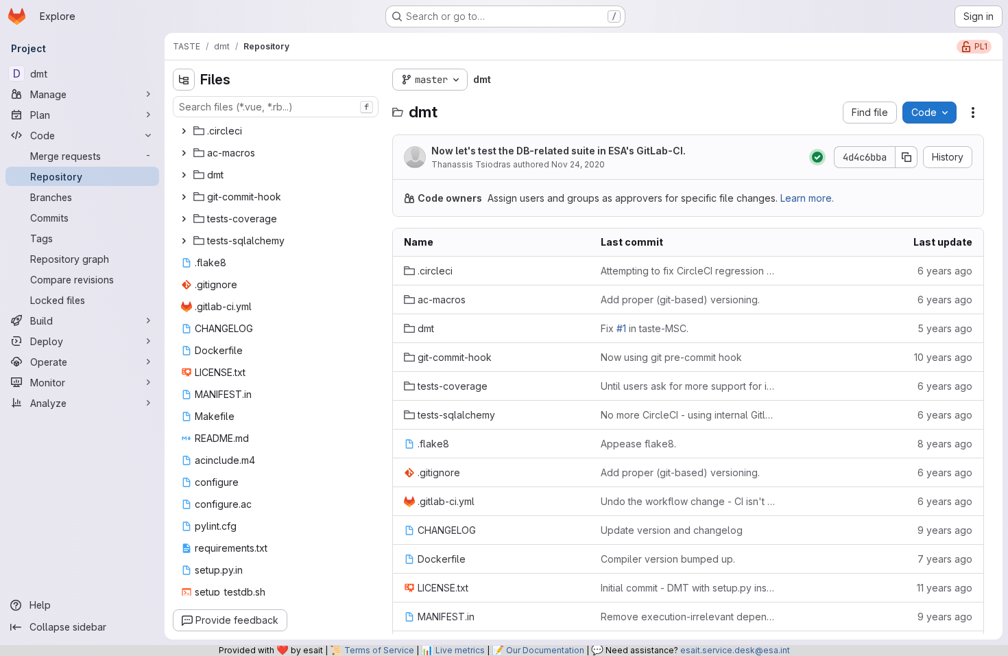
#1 (621, 328)
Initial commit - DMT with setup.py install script (688, 588)
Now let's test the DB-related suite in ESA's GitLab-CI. (558, 150)
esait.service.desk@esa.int (735, 650)
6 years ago (944, 271)
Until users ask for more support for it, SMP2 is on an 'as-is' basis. (688, 386)
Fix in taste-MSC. (644, 328)
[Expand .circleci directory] (184, 131)
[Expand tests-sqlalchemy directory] (184, 241)
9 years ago (944, 530)
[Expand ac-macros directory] (184, 153)
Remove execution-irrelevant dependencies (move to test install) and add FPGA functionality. (688, 616)
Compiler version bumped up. (668, 559)
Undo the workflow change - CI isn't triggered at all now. (688, 501)
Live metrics (460, 650)
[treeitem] (277, 131)
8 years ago (944, 443)
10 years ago (943, 357)
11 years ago (944, 588)
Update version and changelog (672, 530)
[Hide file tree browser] (184, 80)
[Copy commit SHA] (906, 157)
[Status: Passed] (817, 157)
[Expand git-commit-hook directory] (184, 197)
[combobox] (276, 106)
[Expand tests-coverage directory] (184, 219)
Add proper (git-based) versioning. (680, 299)
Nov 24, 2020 (578, 164)
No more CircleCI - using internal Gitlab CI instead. (688, 415)
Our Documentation (545, 650)
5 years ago (944, 328)
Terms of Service (379, 650)
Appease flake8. (638, 443)
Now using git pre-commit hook (671, 357)
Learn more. (807, 198)
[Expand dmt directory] (184, 175)
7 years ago (944, 559)
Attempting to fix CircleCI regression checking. (688, 271)
